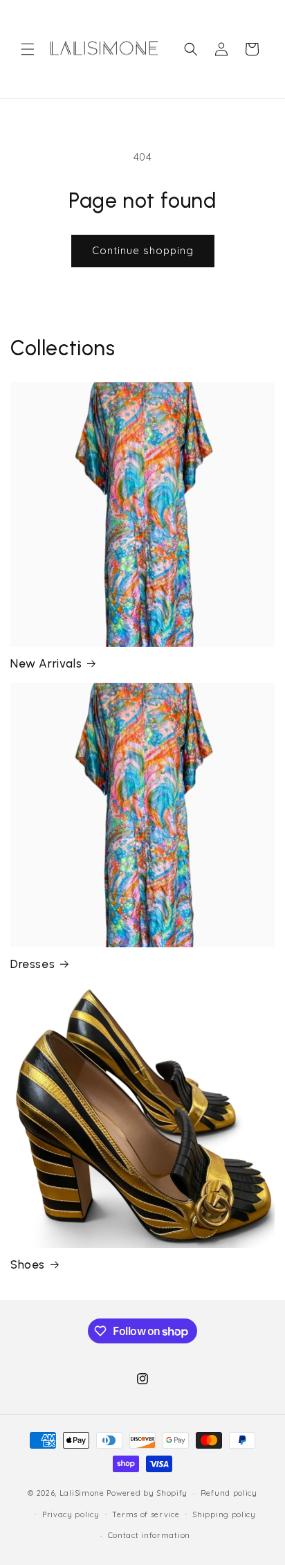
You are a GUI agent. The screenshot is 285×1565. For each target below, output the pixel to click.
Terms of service (145, 1514)
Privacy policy (71, 1514)
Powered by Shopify (147, 1493)
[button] (27, 49)
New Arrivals (46, 663)
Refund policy (229, 1493)
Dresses (32, 964)
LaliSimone (81, 1493)
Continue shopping (143, 250)
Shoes (27, 1264)
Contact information (149, 1535)
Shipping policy (224, 1514)
